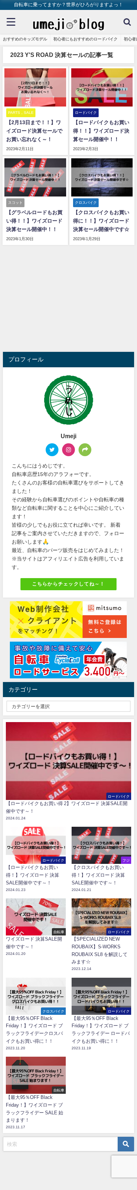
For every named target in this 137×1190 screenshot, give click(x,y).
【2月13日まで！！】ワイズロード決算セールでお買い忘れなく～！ (34, 131)
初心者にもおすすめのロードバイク (85, 39)
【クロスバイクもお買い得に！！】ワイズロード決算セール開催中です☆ (101, 221)
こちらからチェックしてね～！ (68, 583)
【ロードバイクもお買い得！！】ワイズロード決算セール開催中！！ (101, 131)
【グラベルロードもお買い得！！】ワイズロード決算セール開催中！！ (34, 221)
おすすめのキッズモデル (25, 39)
